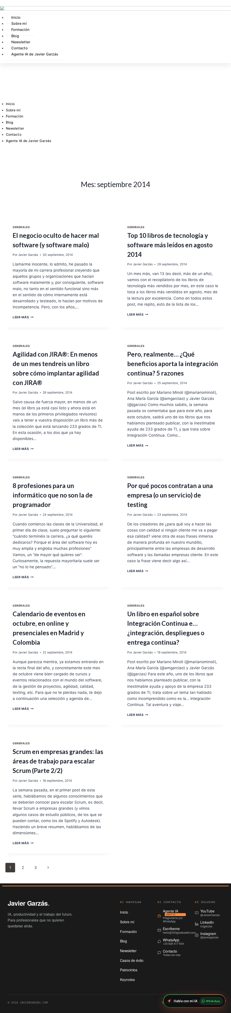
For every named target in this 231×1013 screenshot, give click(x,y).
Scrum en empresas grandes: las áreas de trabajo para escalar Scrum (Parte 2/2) (58, 761)
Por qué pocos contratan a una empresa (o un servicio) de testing (170, 495)
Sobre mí (13, 110)
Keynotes (127, 979)
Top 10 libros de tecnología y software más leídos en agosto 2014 (170, 244)
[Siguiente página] (48, 867)
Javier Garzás (28, 255)
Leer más (23, 317)
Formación (14, 116)
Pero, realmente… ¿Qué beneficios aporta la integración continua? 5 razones (172, 363)
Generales (21, 227)
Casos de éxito (131, 960)
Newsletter (15, 128)
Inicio (10, 104)
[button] (115, 152)
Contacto (13, 134)
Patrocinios (128, 969)
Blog (9, 122)
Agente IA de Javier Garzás (28, 141)
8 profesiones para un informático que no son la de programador (53, 495)
